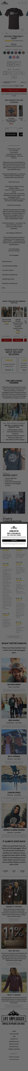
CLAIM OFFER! (14, 540)
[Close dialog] (26, 525)
